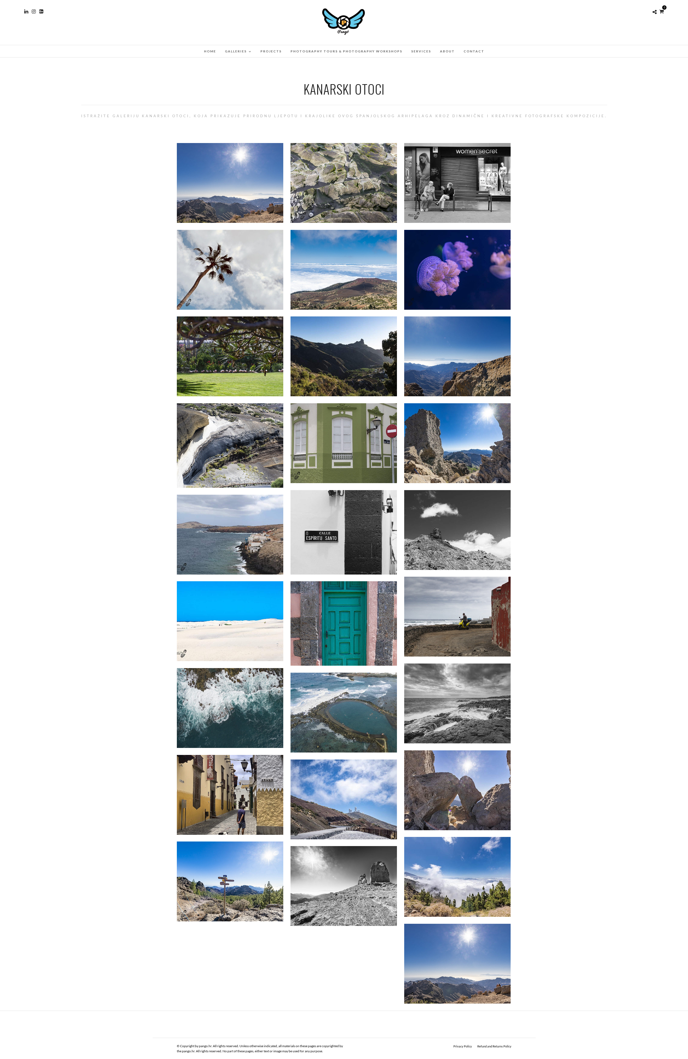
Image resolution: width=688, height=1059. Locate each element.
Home (210, 51)
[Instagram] (34, 11)
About (447, 51)
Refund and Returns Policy (494, 1046)
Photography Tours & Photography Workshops (346, 51)
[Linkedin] (26, 11)
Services (421, 51)
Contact (474, 51)
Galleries (236, 51)
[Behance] (41, 11)
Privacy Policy (462, 1046)
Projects (271, 51)
